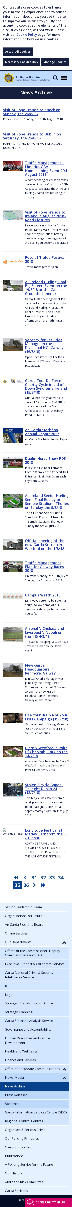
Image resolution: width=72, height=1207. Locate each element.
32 (43, 877)
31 (34, 877)
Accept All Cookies (17, 51)
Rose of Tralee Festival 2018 (45, 259)
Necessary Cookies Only (21, 62)
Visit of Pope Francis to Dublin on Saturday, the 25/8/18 (32, 136)
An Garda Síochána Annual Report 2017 (42, 431)
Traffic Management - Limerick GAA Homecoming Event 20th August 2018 (46, 168)
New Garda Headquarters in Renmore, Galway (40, 669)
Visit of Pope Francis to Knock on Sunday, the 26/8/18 (31, 111)
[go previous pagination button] (25, 877)
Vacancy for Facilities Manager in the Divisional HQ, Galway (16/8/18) (44, 345)
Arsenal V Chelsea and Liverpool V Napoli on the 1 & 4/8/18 (44, 632)
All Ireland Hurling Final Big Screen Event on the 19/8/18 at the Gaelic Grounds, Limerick (46, 287)
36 (26, 885)
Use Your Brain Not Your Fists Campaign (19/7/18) (46, 717)
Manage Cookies (54, 62)
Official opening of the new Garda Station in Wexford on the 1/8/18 (44, 544)
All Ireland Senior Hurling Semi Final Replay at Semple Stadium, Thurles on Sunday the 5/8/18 (47, 501)
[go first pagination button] (17, 877)
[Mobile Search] (55, 77)
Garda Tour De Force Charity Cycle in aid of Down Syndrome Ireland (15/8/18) (46, 386)
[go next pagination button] (35, 885)
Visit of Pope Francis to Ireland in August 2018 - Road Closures (45, 216)
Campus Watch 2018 (42, 595)
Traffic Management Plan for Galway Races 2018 (44, 566)
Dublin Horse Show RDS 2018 (45, 460)
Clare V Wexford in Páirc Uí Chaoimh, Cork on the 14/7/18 (46, 751)
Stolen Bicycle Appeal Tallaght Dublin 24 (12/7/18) (44, 788)
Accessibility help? (51, 1202)
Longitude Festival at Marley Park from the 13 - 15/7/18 (46, 834)
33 (52, 877)
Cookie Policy (27, 34)
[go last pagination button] (44, 885)
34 (61, 877)
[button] (64, 942)
